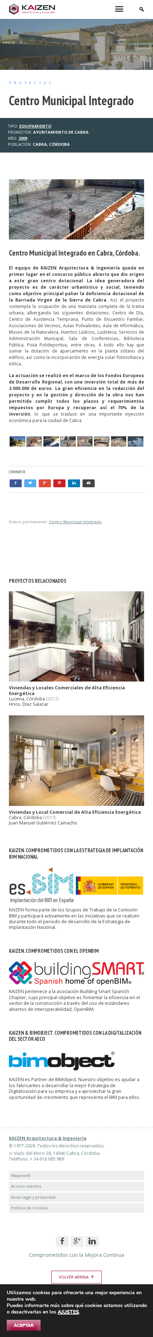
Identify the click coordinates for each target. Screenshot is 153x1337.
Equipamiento (35, 126)
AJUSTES (68, 1312)
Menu (119, 9)
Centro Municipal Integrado (75, 521)
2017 (52, 698)
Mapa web (21, 1175)
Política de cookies (29, 1207)
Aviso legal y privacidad (33, 1197)
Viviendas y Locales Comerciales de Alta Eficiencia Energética (67, 690)
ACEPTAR (23, 1325)
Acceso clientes (26, 1186)
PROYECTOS (31, 83)
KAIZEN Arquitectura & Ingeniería (47, 1138)
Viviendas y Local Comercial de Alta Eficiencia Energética (75, 812)
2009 (23, 138)
